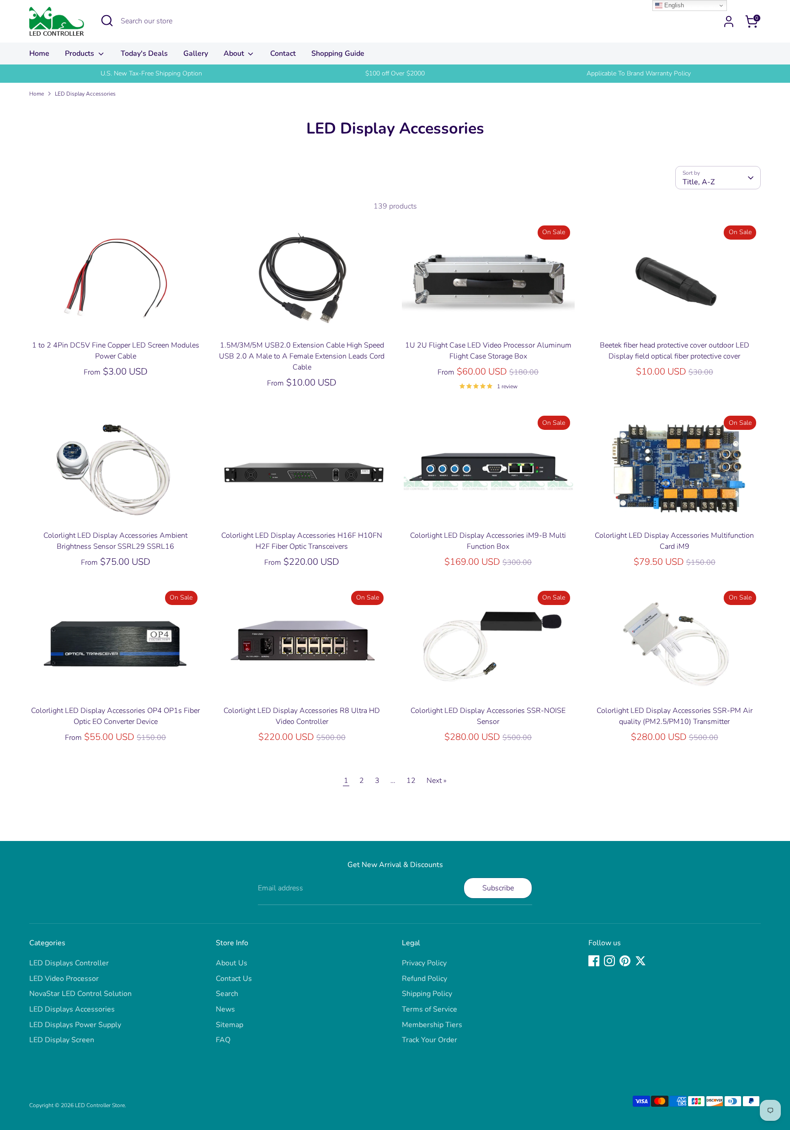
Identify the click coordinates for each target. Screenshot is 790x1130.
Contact (283, 53)
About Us (231, 963)
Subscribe (498, 888)
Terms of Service (429, 1009)
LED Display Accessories (85, 93)
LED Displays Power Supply (75, 1025)
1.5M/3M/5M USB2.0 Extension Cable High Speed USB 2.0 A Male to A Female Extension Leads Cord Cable (301, 356)
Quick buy (116, 321)
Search (227, 994)
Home (39, 53)
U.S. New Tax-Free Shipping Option (151, 73)
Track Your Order (429, 1040)
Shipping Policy (427, 994)
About (235, 53)
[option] (151, 73)
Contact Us (234, 979)
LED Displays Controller (69, 963)
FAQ (223, 1040)
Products (80, 53)
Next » (437, 781)
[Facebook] (593, 960)
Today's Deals (144, 53)
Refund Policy (424, 979)
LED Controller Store (100, 1105)
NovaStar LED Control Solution (80, 994)
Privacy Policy (424, 963)
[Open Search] (107, 20)
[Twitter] (640, 960)
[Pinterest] (624, 960)
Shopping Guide (337, 53)
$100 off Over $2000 (395, 73)
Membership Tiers (432, 1025)
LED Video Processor (64, 979)
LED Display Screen (61, 1040)
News (225, 1009)
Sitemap (229, 1025)
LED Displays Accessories (72, 1009)
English (673, 5)
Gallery (195, 53)
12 (411, 781)
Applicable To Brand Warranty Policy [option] (639, 73)
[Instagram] (609, 960)
